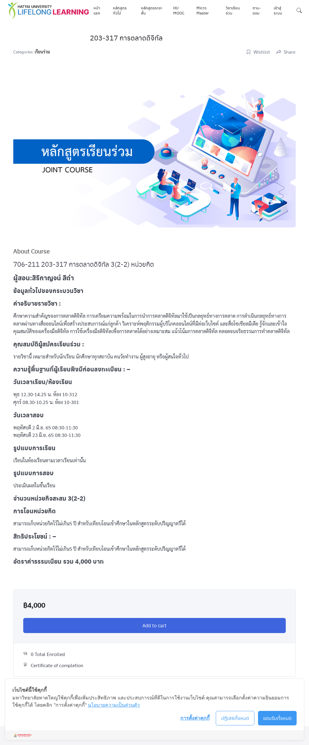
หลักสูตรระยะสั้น (151, 10)
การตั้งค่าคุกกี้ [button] (195, 718)
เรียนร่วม (42, 51)
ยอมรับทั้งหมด (277, 718)
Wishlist (261, 52)
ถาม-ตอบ (257, 10)
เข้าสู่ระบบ (278, 10)
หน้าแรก (97, 10)
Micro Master (202, 10)
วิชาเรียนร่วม (233, 10)
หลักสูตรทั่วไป (120, 10)
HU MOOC (178, 10)
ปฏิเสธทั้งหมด (235, 718)
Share (289, 52)
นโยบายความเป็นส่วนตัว (114, 705)
